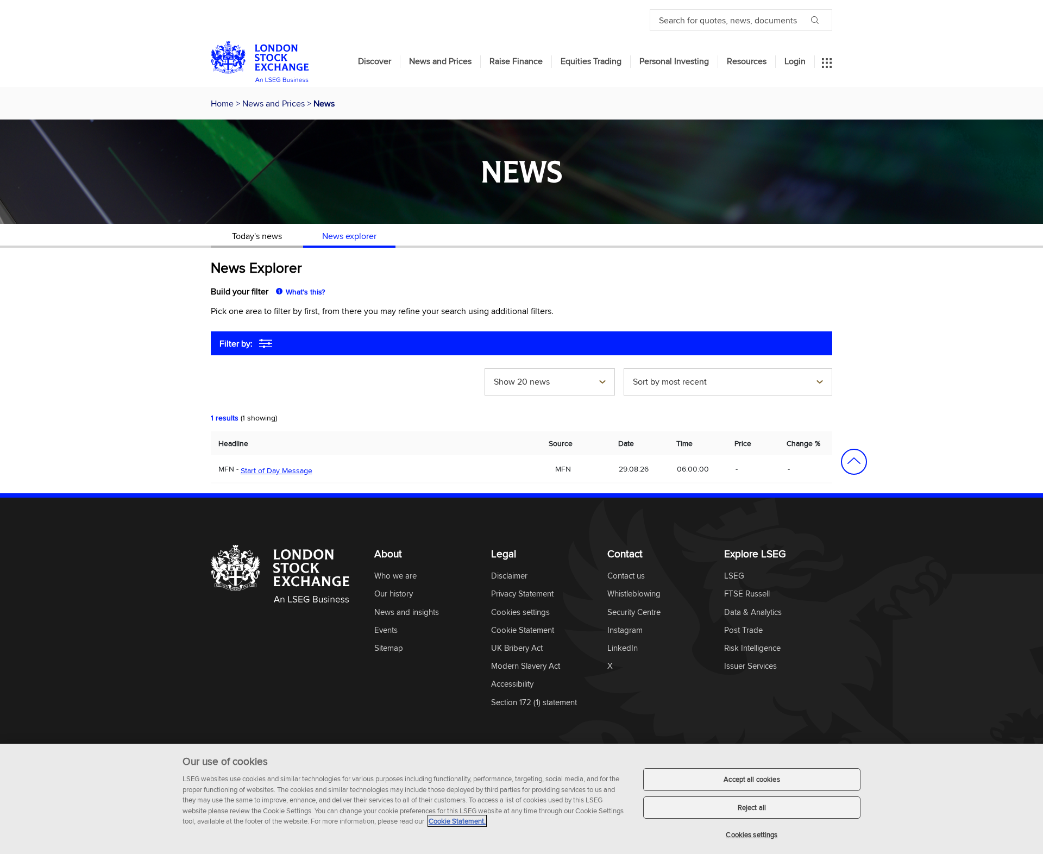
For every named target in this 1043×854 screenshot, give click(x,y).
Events (386, 630)
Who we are (395, 576)
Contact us (626, 576)
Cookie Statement (522, 630)
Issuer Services (750, 666)
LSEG (734, 576)
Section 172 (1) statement (534, 703)
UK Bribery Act (517, 648)
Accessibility (512, 684)
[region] (521, 799)
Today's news (257, 236)
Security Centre (634, 612)
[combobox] (549, 383)
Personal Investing (674, 61)
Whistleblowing (634, 594)
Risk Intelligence (752, 648)
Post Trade (743, 630)
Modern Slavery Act (525, 666)
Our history (393, 594)
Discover (374, 61)
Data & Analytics (753, 612)
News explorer (349, 236)
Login (795, 61)
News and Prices (440, 61)
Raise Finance (516, 61)
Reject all (752, 807)
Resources (746, 61)
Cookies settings (751, 834)
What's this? (305, 291)
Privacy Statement (522, 594)
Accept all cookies (752, 779)
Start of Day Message (276, 470)
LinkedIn (622, 648)
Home (223, 103)
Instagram (625, 630)
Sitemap (388, 648)
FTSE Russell (747, 594)
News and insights (406, 612)
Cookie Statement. (457, 821)
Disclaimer (509, 576)
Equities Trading (591, 61)
